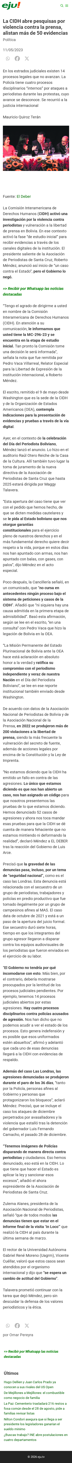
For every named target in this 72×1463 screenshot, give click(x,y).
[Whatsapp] (7, 58)
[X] (26, 58)
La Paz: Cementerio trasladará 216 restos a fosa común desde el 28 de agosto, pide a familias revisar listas (35, 1408)
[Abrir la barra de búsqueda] (62, 6)
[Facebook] (17, 58)
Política (9, 39)
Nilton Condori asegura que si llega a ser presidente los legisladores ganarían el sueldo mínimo (33, 1424)
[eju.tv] (11, 6)
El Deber (23, 196)
